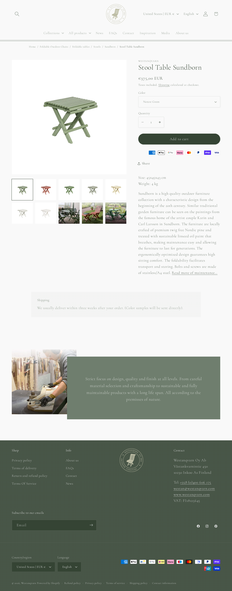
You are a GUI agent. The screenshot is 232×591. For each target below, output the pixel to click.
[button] (17, 14)
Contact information (164, 582)
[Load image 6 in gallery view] (22, 213)
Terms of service (115, 582)
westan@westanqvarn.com (194, 488)
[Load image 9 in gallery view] (92, 213)
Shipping (164, 84)
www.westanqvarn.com (192, 494)
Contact (71, 476)
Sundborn (110, 46)
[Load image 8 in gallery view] (69, 213)
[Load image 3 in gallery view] (69, 189)
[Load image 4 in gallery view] (92, 189)
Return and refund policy (29, 476)
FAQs (70, 468)
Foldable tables (81, 46)
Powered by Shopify (48, 582)
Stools (97, 46)
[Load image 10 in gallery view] (115, 213)
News (69, 483)
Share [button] (146, 163)
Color (142, 93)
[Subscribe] (91, 525)
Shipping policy (139, 582)
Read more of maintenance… (195, 272)
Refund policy (72, 582)
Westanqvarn (28, 582)
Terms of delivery (24, 468)
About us (72, 460)
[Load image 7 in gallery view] (45, 213)
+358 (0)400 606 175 (195, 482)
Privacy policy (22, 460)
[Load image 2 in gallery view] (45, 189)
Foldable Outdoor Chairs (54, 46)
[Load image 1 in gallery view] (22, 189)
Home (32, 46)
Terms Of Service (24, 483)
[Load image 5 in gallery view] (115, 189)
